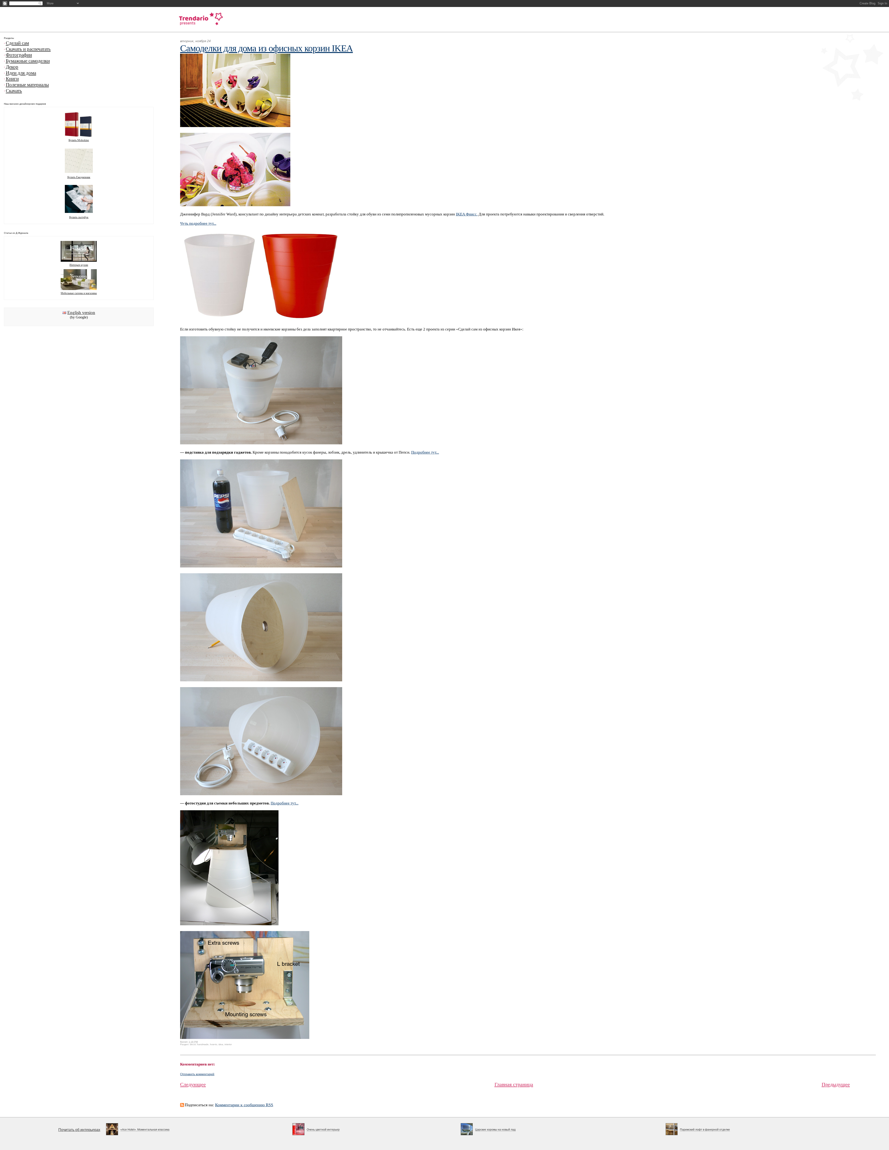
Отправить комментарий (197, 1074)
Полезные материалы (27, 84)
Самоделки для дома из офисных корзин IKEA (266, 48)
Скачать (14, 90)
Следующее (193, 1084)
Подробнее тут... (425, 452)
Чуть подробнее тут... (198, 223)
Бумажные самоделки (28, 61)
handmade (203, 1044)
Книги (12, 78)
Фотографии (19, 55)
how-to (213, 1044)
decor (193, 1044)
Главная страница (514, 1084)
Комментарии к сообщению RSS (244, 1105)
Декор (12, 67)
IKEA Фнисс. (467, 214)
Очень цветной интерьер (323, 1129)
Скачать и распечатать (28, 49)
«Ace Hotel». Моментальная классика (144, 1129)
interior (228, 1044)
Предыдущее (836, 1084)
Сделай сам (17, 43)
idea (221, 1044)
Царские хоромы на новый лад (495, 1129)
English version (81, 312)
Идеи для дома (21, 73)
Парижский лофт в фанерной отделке (705, 1129)
